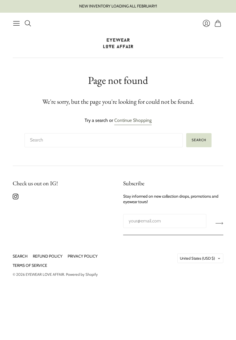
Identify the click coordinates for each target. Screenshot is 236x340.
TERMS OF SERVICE (30, 265)
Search (199, 140)
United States (197, 258)
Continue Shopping (133, 120)
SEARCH (20, 256)
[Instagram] (15, 198)
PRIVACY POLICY (83, 256)
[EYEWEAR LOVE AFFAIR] (118, 43)
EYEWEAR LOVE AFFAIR (45, 274)
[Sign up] (219, 223)
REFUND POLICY (47, 256)
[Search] (27, 23)
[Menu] (16, 23)
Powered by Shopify (82, 274)
